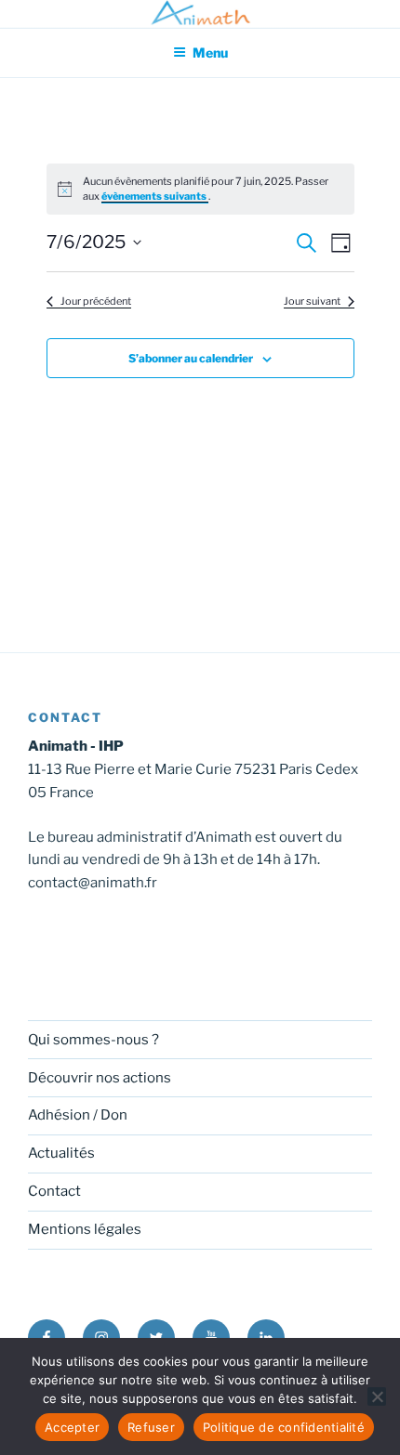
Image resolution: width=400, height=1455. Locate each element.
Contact (54, 1191)
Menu (210, 52)
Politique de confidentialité (284, 1427)
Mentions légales (84, 1229)
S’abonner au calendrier (190, 358)
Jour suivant (312, 301)
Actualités (61, 1153)
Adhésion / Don (77, 1115)
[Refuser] (376, 1396)
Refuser (151, 1427)
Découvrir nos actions (99, 1077)
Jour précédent (95, 301)
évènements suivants (154, 196)
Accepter (72, 1427)
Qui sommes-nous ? (93, 1039)
